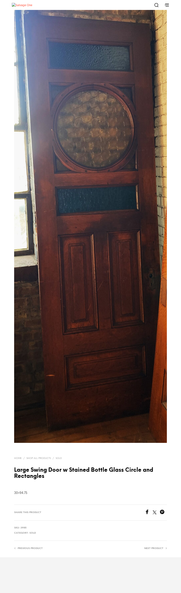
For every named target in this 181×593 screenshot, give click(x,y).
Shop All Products (38, 458)
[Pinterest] (163, 512)
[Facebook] (149, 512)
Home (18, 458)
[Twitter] (156, 512)
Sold (59, 458)
